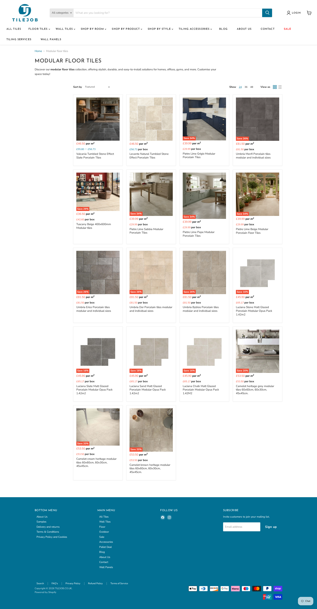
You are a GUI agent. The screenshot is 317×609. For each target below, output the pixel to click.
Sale (287, 29)
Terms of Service (119, 583)
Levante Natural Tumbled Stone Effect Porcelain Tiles (149, 155)
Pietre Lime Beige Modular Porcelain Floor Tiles (252, 231)
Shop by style (160, 29)
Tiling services (18, 39)
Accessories (106, 542)
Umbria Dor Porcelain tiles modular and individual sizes (151, 309)
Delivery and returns (48, 527)
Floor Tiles (38, 29)
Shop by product (126, 29)
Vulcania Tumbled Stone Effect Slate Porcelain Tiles (95, 155)
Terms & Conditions (48, 532)
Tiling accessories (194, 29)
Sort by (77, 87)
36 (246, 87)
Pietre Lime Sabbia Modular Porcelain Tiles (146, 231)
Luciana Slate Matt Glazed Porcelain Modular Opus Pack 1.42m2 (94, 389)
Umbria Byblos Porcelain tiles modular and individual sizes (201, 309)
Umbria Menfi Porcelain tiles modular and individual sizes (253, 155)
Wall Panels (51, 39)
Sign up (271, 527)
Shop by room (93, 29)
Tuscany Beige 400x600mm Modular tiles (93, 226)
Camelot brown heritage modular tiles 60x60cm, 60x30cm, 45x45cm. (150, 468)
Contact (268, 29)
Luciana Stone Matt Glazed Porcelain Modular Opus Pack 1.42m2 (254, 310)
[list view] (280, 87)
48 (251, 87)
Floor (102, 527)
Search (40, 583)
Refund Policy (95, 583)
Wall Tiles (65, 29)
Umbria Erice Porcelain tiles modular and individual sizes (93, 309)
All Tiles (13, 29)
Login (296, 13)
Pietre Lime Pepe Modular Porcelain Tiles (198, 234)
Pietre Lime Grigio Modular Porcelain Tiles (199, 155)
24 (240, 87)
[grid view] (274, 87)
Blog (223, 29)
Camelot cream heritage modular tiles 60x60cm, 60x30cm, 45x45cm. (96, 462)
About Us (244, 29)
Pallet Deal (105, 547)
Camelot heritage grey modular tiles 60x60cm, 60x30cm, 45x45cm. (255, 389)
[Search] (267, 13)
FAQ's (55, 583)
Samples (41, 521)
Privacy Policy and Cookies (52, 537)
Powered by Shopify (45, 592)
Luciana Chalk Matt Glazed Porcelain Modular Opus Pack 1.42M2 (201, 389)
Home (38, 51)
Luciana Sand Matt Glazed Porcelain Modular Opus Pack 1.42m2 (148, 389)
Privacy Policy (72, 583)
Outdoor (104, 532)
